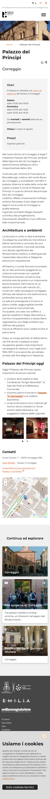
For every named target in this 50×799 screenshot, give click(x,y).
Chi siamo (6, 719)
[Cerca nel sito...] (46, 3)
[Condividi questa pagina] (46, 62)
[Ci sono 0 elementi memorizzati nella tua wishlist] (41, 3)
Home (9, 44)
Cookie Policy (8, 779)
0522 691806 (8, 463)
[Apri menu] (43, 14)
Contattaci (6, 730)
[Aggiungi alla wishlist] (42, 62)
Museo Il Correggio (12, 471)
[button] (34, 3)
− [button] (5, 483)
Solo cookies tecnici (20, 787)
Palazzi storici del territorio (16, 44)
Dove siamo (6, 723)
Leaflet (45, 517)
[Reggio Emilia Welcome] (9, 14)
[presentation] (13, 428)
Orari (4, 726)
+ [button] (5, 480)
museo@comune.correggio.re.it (18, 468)
